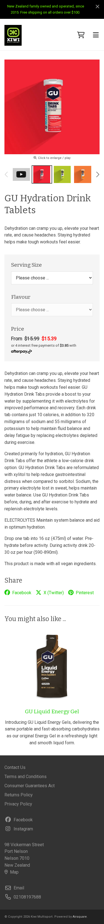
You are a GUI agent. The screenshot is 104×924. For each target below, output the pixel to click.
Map (14, 872)
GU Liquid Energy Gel (52, 711)
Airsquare (80, 916)
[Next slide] (97, 174)
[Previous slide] (6, 174)
